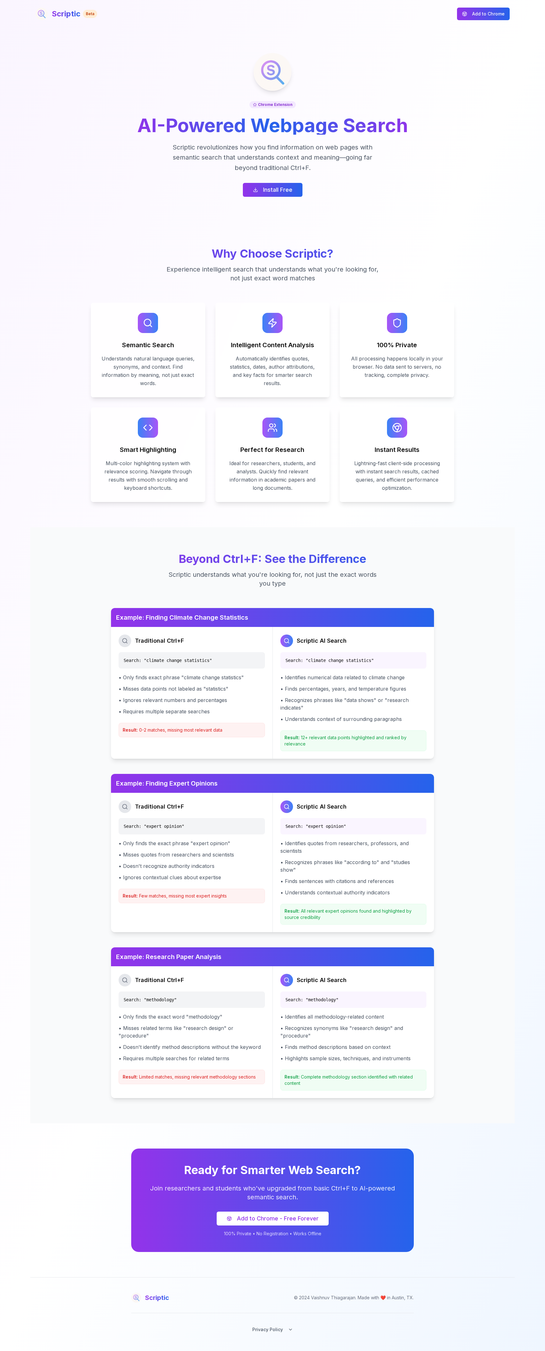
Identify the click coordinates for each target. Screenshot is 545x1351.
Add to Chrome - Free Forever (278, 1218)
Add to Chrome (488, 13)
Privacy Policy (267, 1329)
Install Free (277, 189)
